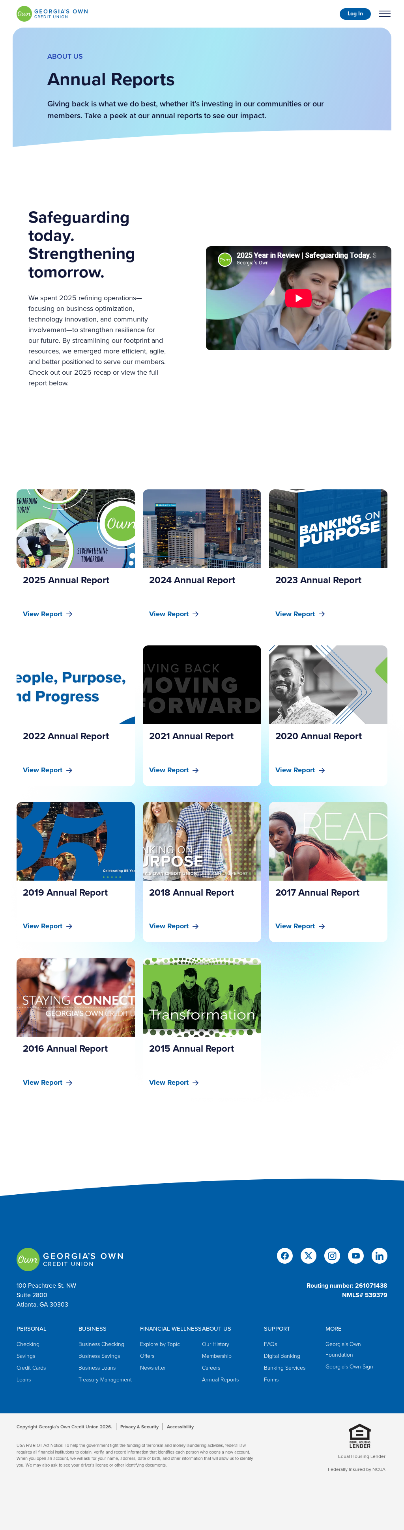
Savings (26, 1356)
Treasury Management (105, 1380)
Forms (271, 1380)
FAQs (270, 1344)
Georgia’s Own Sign (349, 1367)
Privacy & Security (139, 1426)
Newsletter (153, 1368)
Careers (211, 1368)
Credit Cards (31, 1368)
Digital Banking (282, 1356)
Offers (147, 1356)
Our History (215, 1344)
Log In (355, 13)
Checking (28, 1344)
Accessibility (180, 1426)
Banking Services (284, 1368)
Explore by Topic (160, 1344)
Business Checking (101, 1344)
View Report (42, 614)
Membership (217, 1356)
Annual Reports (220, 1380)
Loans (24, 1380)
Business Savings (99, 1356)
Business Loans (97, 1368)
